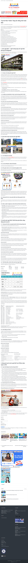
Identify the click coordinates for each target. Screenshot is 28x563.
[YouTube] (19, 516)
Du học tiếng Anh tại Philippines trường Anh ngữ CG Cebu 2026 (14, 490)
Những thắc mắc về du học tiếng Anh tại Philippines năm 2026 (14, 440)
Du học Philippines (14, 7)
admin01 (11, 24)
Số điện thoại (2, 419)
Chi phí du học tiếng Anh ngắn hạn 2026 (11, 494)
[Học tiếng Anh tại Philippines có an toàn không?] (5, 435)
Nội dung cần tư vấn (3, 424)
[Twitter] (17, 516)
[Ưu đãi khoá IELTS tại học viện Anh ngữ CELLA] (3, 500)
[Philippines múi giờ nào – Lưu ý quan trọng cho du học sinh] (23, 435)
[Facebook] (16, 516)
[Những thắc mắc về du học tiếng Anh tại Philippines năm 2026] (14, 435)
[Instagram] (18, 516)
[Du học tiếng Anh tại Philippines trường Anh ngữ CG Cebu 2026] (3, 491)
